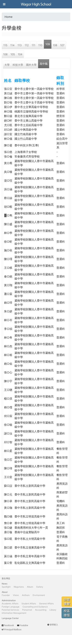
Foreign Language (10, 606)
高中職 (44, 63)
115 (5, 45)
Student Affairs (28, 603)
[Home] (36, 4)
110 (40, 45)
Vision (16, 595)
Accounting (40, 609)
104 (20, 54)
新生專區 (6, 578)
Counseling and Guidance (35, 606)
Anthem (26, 595)
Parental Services (10, 609)
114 (12, 45)
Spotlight (6, 586)
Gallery (39, 586)
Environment (39, 595)
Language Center (10, 618)
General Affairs (46, 603)
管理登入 (54, 624)
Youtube (24, 625)
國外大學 (31, 64)
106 (5, 54)
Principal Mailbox (12, 629)
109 (47, 44)
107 (62, 45)
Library (52, 609)
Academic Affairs (10, 603)
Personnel (27, 609)
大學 (7, 64)
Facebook (9, 625)
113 (19, 45)
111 (33, 45)
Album (30, 586)
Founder (6, 595)
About (5, 592)
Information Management (14, 613)
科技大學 (18, 64)
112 (27, 45)
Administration (9, 600)
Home (8, 16)
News (4, 583)
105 (12, 54)
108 (55, 45)
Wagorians (19, 586)
